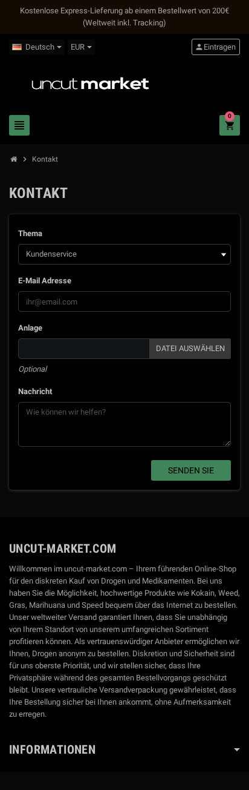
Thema (30, 233)
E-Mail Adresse (44, 280)
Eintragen (215, 46)
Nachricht (35, 391)
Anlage (30, 327)
